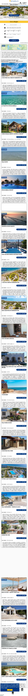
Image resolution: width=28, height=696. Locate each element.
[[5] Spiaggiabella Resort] (14, 182)
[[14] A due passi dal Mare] (14, 443)
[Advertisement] (14, 563)
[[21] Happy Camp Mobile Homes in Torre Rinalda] (14, 668)
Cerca (14, 40)
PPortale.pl (1, 695)
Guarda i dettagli (21, 80)
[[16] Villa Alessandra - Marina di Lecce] (14, 499)
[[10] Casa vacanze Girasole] (14, 330)
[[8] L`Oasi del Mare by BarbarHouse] (14, 274)
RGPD (6, 688)
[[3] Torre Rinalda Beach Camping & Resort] (14, 126)
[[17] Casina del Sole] (14, 527)
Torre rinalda (4, 65)
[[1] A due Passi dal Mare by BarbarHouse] (14, 70)
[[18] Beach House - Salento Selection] (14, 584)
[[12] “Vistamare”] (14, 387)
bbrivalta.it (14, 1)
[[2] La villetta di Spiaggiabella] (14, 98)
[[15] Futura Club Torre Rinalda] (14, 471)
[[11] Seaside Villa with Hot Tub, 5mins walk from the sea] (14, 359)
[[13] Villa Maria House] (14, 415)
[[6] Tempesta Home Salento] (14, 218)
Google (17, 684)
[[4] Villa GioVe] (14, 154)
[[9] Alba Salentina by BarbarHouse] (14, 302)
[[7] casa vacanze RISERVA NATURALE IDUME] (14, 246)
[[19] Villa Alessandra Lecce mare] (14, 612)
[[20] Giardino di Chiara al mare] (14, 640)
